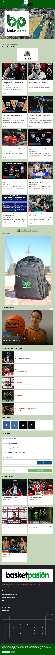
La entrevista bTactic (7, 332)
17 (6, 630)
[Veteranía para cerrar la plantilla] (40, 71)
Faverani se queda (19, 410)
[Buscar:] (20, 462)
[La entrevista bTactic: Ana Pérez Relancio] (27, 327)
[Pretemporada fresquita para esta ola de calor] (14, 170)
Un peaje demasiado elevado (21, 371)
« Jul (3, 639)
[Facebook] (23, 4)
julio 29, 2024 (6, 118)
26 (20, 633)
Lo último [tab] (6, 348)
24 (6, 633)
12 (20, 627)
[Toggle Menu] (3, 1)
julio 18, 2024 (6, 184)
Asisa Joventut (19, 395)
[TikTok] (31, 4)
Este (15, 408)
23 (49, 630)
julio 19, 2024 (32, 151)
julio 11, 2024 (32, 184)
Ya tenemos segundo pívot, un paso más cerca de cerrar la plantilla (39, 181)
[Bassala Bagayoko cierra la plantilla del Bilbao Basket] (14, 71)
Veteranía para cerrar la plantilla (37, 82)
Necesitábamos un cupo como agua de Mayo (14, 148)
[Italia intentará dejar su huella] (8, 357)
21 (34, 630)
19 (20, 630)
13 (27, 627)
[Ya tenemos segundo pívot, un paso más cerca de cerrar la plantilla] (40, 170)
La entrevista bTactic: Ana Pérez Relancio (14, 335)
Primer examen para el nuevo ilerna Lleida (24, 384)
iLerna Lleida (19, 382)
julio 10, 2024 (6, 217)
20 (27, 630)
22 (42, 630)
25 (13, 633)
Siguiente (35, 230)
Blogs (16, 369)
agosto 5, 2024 (32, 84)
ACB (4, 78)
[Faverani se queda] (8, 409)
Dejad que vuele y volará (35, 214)
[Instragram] (26, 4)
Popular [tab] (12, 348)
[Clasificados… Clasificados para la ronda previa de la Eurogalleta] (14, 203)
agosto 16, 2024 (6, 85)
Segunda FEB (34, 408)
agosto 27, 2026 (32, 527)
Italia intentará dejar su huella (22, 358)
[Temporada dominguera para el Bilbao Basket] (14, 104)
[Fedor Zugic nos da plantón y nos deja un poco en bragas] (40, 104)
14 (34, 627)
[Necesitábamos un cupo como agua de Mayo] (14, 137)
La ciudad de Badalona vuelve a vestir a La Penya (26, 397)
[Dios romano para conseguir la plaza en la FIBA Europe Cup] (40, 137)
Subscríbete (40, 470)
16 (49, 627)
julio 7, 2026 (6, 336)
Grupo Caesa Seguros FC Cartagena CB (24, 408)
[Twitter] (29, 4)
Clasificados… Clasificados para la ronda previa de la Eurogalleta (13, 214)
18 (30, 230)
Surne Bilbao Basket (10, 78)
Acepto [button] (13, 651)
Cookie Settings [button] (6, 651)
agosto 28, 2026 (6, 499)
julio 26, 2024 (6, 150)
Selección (16, 356)
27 (27, 633)
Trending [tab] (19, 348)
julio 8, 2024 (32, 215)
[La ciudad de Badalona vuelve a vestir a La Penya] (8, 396)
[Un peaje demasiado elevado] (8, 370)
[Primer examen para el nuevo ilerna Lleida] (8, 383)
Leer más (4, 93)
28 (34, 633)
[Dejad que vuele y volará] (40, 203)
